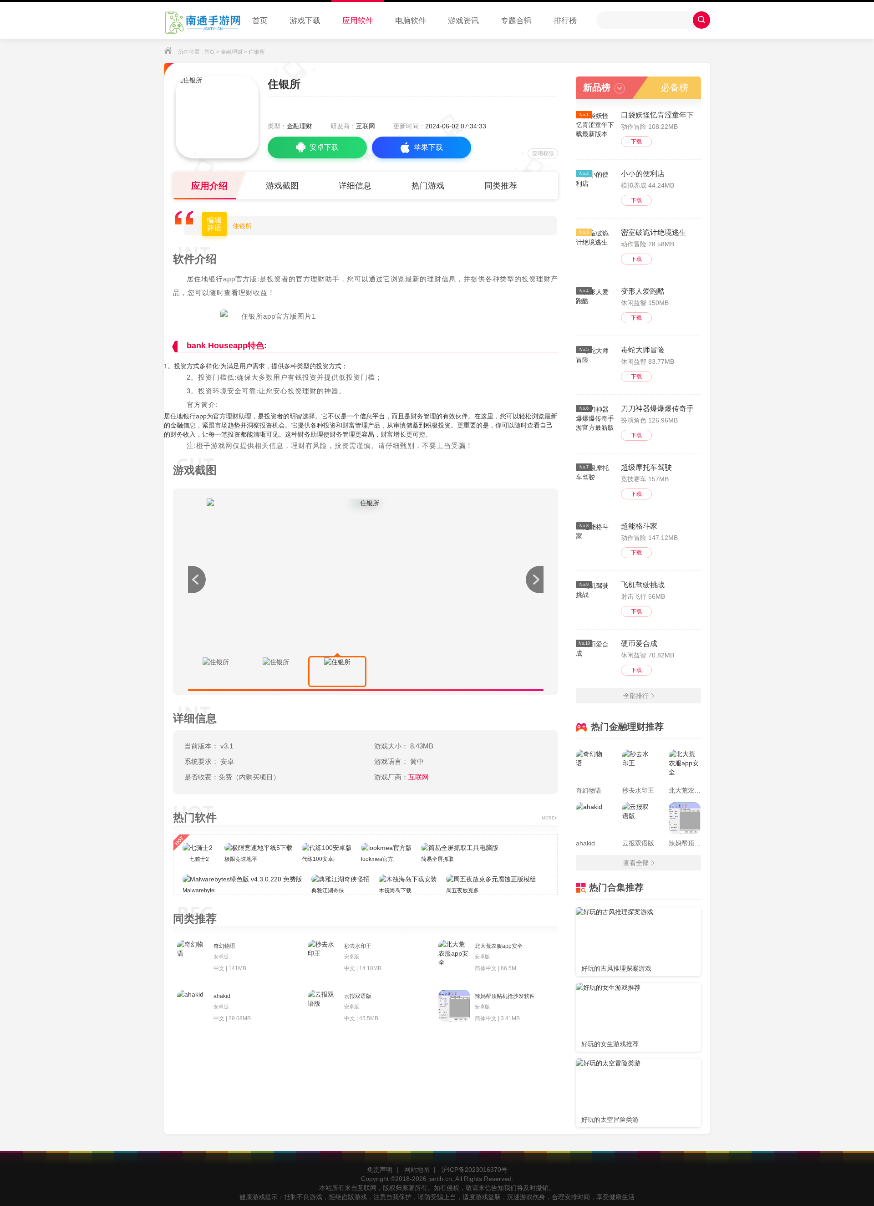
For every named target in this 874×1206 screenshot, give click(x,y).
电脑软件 (410, 20)
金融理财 (232, 52)
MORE (549, 818)
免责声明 (379, 1169)
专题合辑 (516, 20)
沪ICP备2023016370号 (475, 1169)
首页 (260, 20)
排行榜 (565, 20)
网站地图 (417, 1169)
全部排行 (636, 695)
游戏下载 (305, 20)
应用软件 (357, 20)
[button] (534, 579)
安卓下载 (324, 147)
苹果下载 (428, 147)
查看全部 (636, 862)
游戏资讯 (463, 20)
